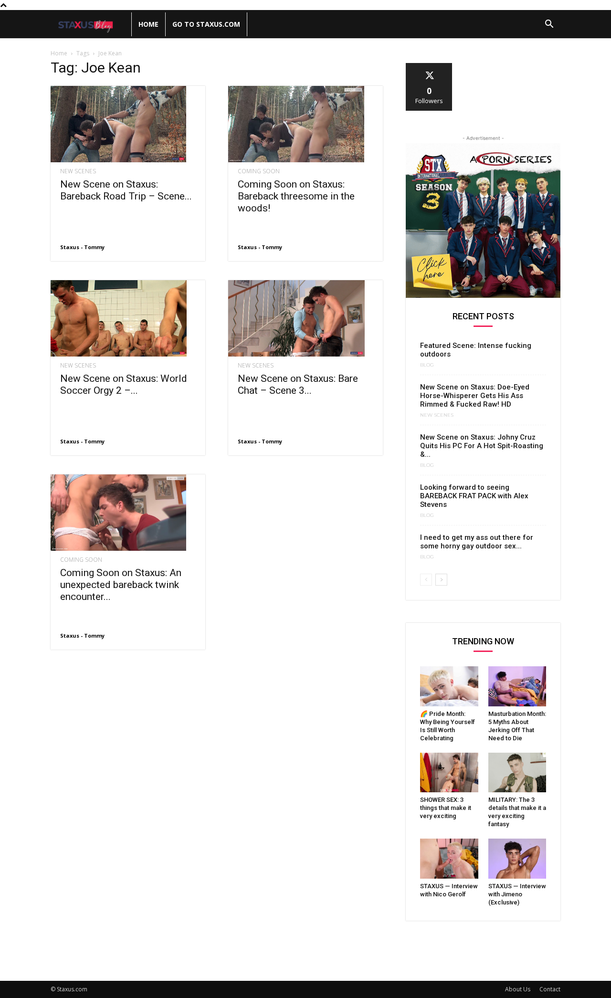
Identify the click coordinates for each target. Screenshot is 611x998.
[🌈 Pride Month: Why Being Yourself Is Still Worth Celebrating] (449, 686)
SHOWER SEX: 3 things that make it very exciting (445, 807)
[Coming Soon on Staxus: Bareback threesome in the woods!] (305, 124)
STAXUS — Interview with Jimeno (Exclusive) (517, 894)
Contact (549, 989)
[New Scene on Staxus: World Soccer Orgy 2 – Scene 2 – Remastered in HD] (128, 318)
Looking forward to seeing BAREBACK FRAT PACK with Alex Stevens (474, 496)
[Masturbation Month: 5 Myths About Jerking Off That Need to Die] (517, 686)
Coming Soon (259, 171)
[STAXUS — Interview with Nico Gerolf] (449, 859)
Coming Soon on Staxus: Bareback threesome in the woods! (296, 196)
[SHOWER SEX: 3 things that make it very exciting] (449, 773)
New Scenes (78, 171)
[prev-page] (426, 580)
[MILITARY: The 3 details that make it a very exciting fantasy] (517, 773)
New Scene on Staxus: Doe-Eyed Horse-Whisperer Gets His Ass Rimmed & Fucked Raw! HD (474, 396)
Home (148, 24)
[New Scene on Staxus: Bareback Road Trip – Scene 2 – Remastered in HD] (128, 124)
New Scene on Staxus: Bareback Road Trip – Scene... (126, 190)
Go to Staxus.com (206, 24)
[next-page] (441, 580)
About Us (517, 989)
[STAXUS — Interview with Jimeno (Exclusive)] (517, 859)
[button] (548, 25)
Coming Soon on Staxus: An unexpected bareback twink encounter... (120, 584)
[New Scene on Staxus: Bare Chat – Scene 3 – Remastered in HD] (305, 318)
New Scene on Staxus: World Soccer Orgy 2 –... (123, 384)
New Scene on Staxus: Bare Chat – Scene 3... (298, 384)
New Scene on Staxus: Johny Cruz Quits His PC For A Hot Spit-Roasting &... (481, 446)
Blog (427, 365)
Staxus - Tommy (82, 247)
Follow (429, 66)
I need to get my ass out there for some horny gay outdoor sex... (476, 541)
